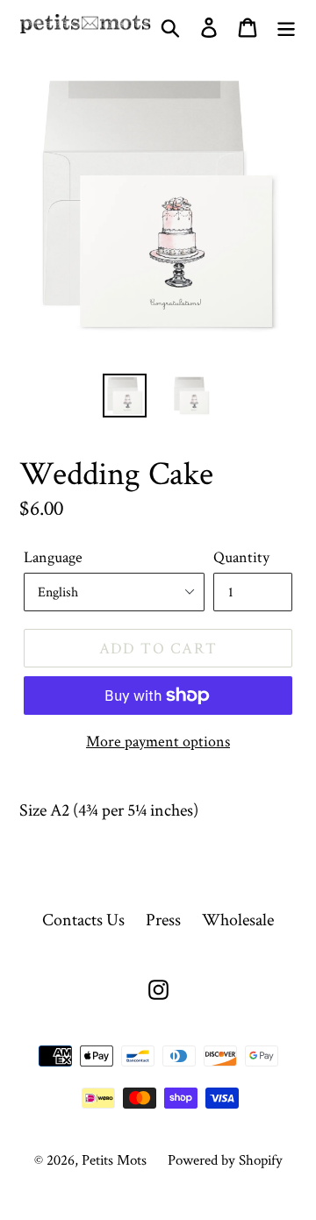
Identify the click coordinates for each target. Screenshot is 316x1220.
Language (53, 556)
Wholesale (238, 919)
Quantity (241, 556)
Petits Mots (114, 1159)
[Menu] (286, 23)
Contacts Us (83, 919)
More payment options (158, 741)
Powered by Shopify (225, 1159)
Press (163, 919)
